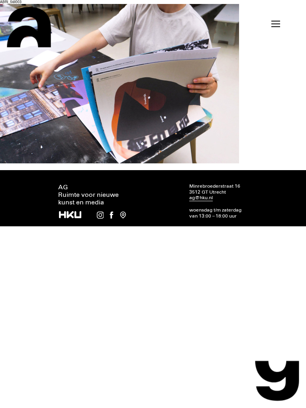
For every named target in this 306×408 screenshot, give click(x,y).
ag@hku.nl (201, 197)
